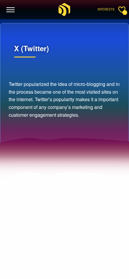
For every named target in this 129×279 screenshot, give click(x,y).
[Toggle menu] (10, 10)
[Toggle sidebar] (122, 9)
